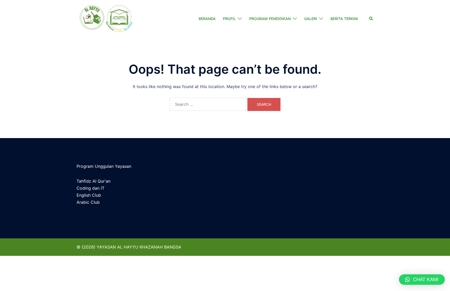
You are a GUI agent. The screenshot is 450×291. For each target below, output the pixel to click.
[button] (422, 279)
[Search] (371, 19)
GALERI (310, 18)
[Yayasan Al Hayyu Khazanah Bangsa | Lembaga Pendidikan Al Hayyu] (106, 19)
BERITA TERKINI (344, 18)
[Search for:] (208, 104)
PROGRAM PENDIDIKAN (270, 18)
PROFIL (229, 18)
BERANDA (207, 18)
